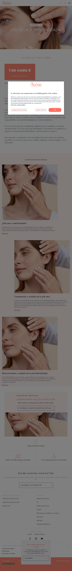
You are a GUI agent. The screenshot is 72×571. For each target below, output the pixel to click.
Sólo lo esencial (40, 110)
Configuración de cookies (19, 110)
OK (55, 110)
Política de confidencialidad (18, 105)
